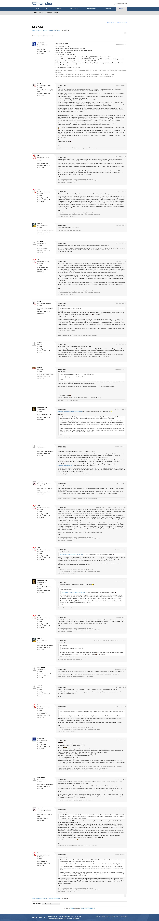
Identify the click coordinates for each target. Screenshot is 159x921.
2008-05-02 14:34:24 (121, 582)
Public (74, 9)
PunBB (72, 908)
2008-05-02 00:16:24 (120, 369)
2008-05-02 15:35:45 (99, 640)
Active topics (110, 22)
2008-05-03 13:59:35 (120, 706)
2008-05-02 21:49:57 (121, 687)
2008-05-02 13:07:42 (101, 507)
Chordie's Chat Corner (54, 30)
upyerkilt (40, 83)
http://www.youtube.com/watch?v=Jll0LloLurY (70, 411)
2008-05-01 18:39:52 (121, 157)
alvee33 (39, 223)
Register (49, 13)
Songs (47, 9)
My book (91, 9)
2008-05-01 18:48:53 (121, 191)
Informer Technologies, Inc (88, 908)
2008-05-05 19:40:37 (121, 779)
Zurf (38, 155)
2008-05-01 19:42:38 (121, 243)
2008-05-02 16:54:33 (120, 669)
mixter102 (40, 241)
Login (56, 13)
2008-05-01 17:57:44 (121, 85)
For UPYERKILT (38, 26)
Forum (121, 9)
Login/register (122, 3)
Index (35, 13)
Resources (108, 9)
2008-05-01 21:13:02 (121, 261)
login (39, 36)
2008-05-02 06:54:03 (120, 446)
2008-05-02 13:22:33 (120, 549)
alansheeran (41, 445)
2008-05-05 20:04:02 (120, 854)
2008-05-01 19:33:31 (121, 225)
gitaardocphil (41, 43)
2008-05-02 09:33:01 (120, 483)
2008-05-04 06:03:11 (121, 740)
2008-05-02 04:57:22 (120, 409)
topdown (39, 367)
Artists (58, 9)
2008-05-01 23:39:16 (121, 344)
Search (41, 13)
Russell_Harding (42, 407)
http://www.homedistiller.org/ (65, 465)
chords (125, 918)
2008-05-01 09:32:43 (120, 44)
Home (37, 9)
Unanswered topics (122, 22)
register (44, 36)
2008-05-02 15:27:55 (120, 617)
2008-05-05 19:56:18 (121, 809)
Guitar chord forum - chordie (39, 30)
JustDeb (39, 342)
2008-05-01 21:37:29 (121, 303)
